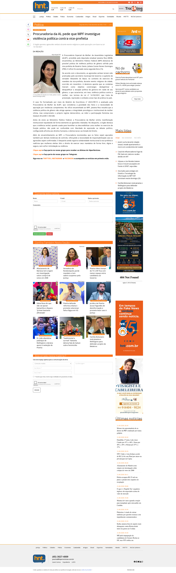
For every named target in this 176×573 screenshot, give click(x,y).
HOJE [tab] (117, 138)
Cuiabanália (79, 17)
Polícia (62, 17)
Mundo (118, 17)
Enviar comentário (39, 234)
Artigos (88, 17)
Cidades (55, 17)
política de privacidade (86, 570)
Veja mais (137, 99)
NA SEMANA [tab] (127, 138)
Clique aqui (37, 150)
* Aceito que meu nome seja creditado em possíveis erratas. (54, 377)
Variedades (110, 17)
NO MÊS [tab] (137, 138)
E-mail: (62, 198)
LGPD (73, 562)
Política (48, 17)
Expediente (66, 562)
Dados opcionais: (93, 198)
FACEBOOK (68, 158)
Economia (70, 17)
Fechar (49, 234)
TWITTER (47, 158)
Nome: (35, 198)
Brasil (94, 17)
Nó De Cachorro (136, 17)
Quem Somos (56, 562)
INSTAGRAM (57, 158)
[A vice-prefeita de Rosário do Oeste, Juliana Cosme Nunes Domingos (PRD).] (46, 74)
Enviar (36, 390)
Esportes (101, 17)
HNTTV (126, 17)
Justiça (42, 17)
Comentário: (37, 205)
